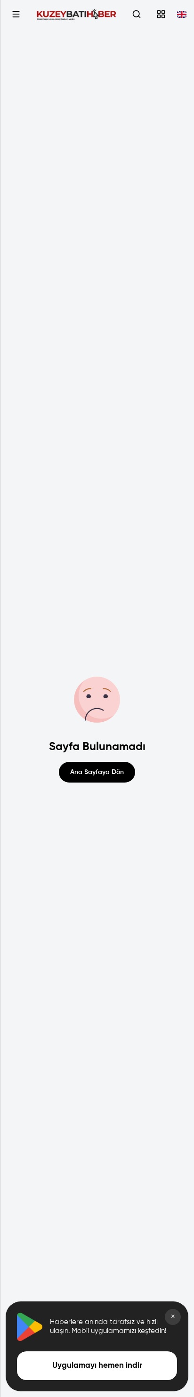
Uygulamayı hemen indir (97, 1366)
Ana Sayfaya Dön (97, 772)
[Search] (136, 14)
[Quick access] (161, 14)
